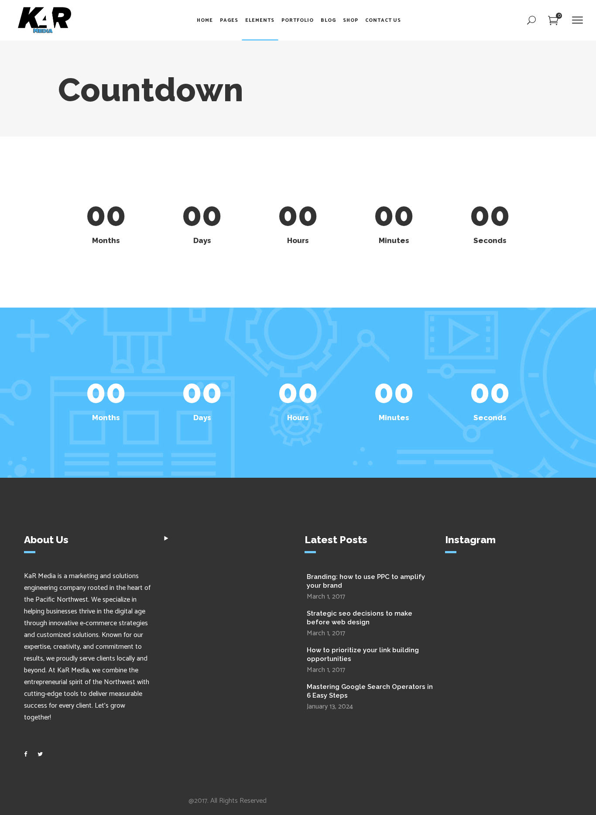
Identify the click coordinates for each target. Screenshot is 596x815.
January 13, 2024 (330, 706)
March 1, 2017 (326, 597)
